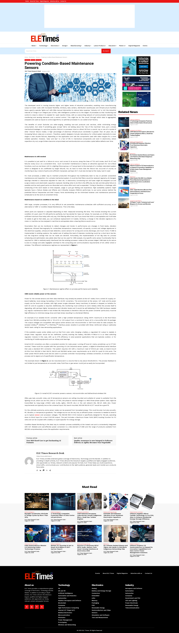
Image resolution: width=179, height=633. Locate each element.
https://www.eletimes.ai (44, 456)
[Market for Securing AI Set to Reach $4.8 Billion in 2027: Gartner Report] (63, 533)
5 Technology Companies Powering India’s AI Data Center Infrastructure (63, 515)
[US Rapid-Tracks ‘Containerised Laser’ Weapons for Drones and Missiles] (123, 203)
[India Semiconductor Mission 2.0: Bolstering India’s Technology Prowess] (37, 533)
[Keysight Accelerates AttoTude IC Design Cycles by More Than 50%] (37, 501)
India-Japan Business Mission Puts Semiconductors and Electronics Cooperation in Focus (141, 191)
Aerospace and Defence (135, 130)
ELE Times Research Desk (33, 71)
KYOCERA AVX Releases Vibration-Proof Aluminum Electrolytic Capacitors (140, 145)
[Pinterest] (37, 607)
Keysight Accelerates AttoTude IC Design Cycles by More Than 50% (36, 515)
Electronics (32, 57)
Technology (38, 60)
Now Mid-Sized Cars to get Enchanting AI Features (43, 442)
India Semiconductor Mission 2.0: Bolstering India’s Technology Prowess (35, 547)
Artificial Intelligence (135, 119)
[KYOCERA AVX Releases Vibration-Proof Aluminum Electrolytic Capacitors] (123, 145)
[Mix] (43, 470)
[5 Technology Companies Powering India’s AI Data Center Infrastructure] (123, 122)
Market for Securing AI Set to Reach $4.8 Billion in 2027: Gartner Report (62, 547)
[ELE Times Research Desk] (29, 461)
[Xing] (50, 470)
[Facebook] (37, 470)
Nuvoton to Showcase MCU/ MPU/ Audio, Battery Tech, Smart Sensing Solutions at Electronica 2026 (87, 548)
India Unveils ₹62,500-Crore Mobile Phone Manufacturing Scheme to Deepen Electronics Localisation (141, 180)
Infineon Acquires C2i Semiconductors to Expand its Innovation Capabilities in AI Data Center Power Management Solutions (141, 549)
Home (26, 57)
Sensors (38, 57)
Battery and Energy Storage (136, 141)
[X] (47, 470)
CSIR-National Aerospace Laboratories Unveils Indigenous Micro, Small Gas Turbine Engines (142, 133)
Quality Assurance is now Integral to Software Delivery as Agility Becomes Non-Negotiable (93, 442)
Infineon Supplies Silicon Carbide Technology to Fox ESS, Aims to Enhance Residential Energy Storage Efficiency (142, 516)
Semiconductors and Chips (136, 512)
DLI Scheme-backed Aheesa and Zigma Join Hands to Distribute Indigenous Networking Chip (142, 156)
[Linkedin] (40, 470)
